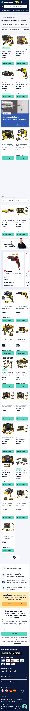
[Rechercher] (6, 6)
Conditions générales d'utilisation (11, 706)
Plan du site (19, 699)
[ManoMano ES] (14, 690)
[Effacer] (26, 7)
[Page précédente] (11, 557)
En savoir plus (17, 643)
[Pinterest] (10, 671)
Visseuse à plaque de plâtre (9, 17)
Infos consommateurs (7, 709)
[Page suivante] (17, 557)
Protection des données (19, 702)
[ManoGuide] (24, 706)
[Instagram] (14, 671)
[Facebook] (6, 671)
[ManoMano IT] (2, 690)
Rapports (17, 709)
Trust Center (4, 704)
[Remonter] (23, 691)
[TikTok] (18, 671)
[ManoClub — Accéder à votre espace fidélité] (16, 2)
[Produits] (2, 6)
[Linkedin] (2, 671)
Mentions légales (6, 702)
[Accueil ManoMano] (7, 2)
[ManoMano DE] (10, 690)
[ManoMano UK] (6, 690)
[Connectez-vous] (21, 2)
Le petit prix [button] (13, 254)
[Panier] (25, 2)
